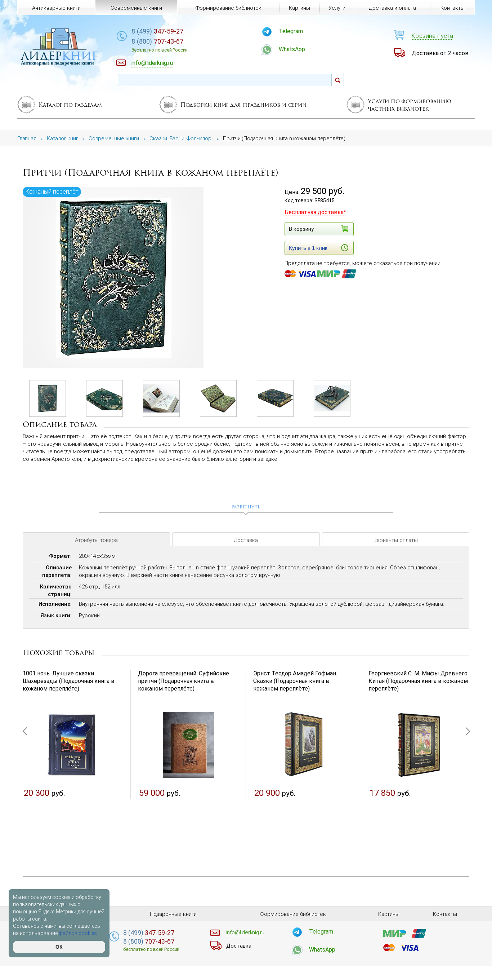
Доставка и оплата (392, 8)
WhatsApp (292, 49)
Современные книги (136, 8)
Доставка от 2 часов (440, 53)
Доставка (246, 540)
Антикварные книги (56, 8)
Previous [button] (26, 766)
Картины (299, 8)
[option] (114, 278)
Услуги (336, 8)
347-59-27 (157, 31)
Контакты (452, 8)
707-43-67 (159, 45)
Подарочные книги (173, 914)
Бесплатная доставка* (315, 212)
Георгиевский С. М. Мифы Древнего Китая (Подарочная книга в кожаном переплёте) (418, 681)
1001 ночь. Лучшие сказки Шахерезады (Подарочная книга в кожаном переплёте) (69, 681)
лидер (59, 56)
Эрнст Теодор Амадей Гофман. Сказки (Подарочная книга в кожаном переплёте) (295, 681)
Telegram (291, 31)
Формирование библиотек (228, 8)
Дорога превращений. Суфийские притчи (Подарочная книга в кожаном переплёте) (183, 681)
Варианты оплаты (396, 540)
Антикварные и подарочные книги (57, 63)
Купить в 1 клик (308, 248)
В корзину (301, 229)
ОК (59, 947)
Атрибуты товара (96, 540)
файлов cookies (78, 933)
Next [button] (465, 766)
